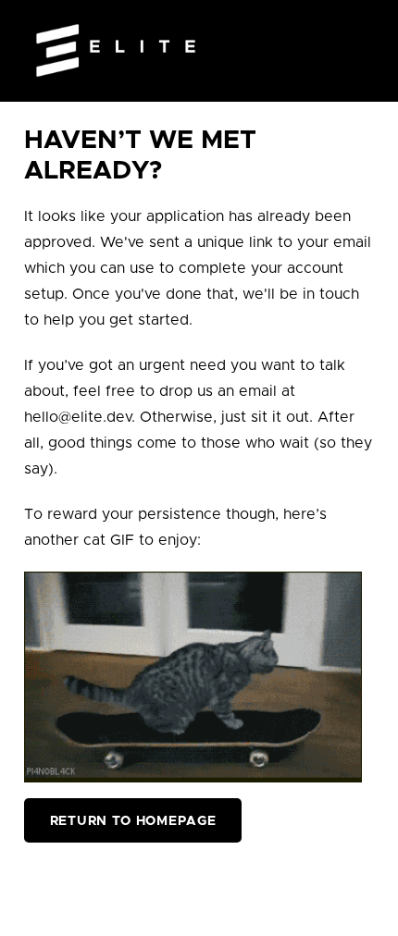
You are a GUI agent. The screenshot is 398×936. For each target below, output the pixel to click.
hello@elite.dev (77, 417)
